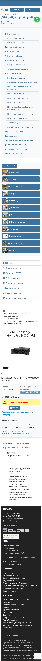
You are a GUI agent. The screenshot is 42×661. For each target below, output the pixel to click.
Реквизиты (7, 612)
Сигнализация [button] (13, 51)
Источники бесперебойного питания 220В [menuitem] (20, 108)
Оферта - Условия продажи (14, 617)
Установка (9, 165)
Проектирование (14, 283)
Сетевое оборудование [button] (17, 47)
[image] (21, 350)
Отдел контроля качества (13, 604)
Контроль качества (16, 298)
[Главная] (4, 311)
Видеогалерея (13, 293)
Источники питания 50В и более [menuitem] (21, 114)
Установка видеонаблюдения (15, 583)
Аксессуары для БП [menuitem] (15, 123)
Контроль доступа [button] (15, 131)
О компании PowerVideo (13, 588)
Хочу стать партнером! (14, 431)
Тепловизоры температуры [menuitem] (18, 69)
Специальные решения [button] (16, 145)
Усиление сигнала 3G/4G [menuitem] (17, 149)
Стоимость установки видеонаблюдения (20, 586)
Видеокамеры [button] (13, 34)
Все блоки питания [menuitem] (16, 78)
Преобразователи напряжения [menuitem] (20, 127)
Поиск (36, 14)
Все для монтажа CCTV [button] (16, 65)
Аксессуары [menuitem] (12, 136)
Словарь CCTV (13, 273)
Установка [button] (32, 10)
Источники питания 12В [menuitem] (17, 94)
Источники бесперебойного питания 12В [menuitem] (19, 88)
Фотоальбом (12, 288)
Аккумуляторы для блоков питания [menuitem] (22, 82)
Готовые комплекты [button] (15, 153)
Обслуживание (13, 278)
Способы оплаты (10, 620)
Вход (3, 23)
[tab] (7, 443)
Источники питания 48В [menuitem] (17, 102)
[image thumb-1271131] (5, 367)
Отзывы (6, 607)
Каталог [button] (17, 10)
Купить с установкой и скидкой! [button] (16, 434)
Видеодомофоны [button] (14, 56)
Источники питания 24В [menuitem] (17, 98)
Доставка (6, 615)
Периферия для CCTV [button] (16, 60)
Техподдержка (13, 268)
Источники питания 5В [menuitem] (17, 118)
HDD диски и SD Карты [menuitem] (14, 43)
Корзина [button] (10, 23)
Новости (10, 263)
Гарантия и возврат (11, 610)
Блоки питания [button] (14, 73)
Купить (15, 408)
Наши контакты (9, 591)
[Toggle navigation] (4, 3)
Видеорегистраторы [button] (15, 38)
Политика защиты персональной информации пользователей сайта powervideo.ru (17, 625)
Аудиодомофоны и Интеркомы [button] (20, 140)
